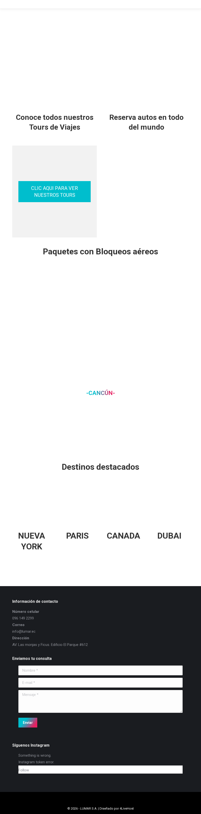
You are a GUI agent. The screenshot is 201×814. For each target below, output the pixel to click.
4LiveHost (127, 808)
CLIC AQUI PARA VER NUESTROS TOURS (54, 191)
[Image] (31, 290)
